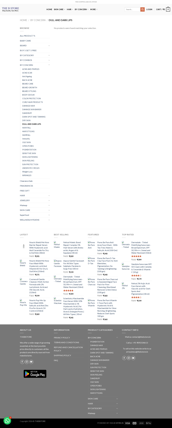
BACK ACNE (27, 80)
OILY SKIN (26, 142)
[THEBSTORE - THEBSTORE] (22, 9)
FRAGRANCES (26, 186)
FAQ (56, 360)
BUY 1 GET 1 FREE (28, 50)
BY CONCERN (81, 9)
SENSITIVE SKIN (29, 153)
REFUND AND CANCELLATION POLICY (68, 349)
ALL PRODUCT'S (27, 36)
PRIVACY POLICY (62, 337)
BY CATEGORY (27, 55)
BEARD (23, 45)
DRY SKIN (26, 120)
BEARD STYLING (29, 91)
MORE (93, 9)
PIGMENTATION (29, 150)
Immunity (26, 139)
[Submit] (142, 9)
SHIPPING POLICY (62, 355)
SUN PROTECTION (30, 164)
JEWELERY (25, 200)
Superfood (24, 215)
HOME (49, 9)
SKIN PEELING (28, 161)
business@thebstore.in (138, 351)
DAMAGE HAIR (28, 106)
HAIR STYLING (28, 131)
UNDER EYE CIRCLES (30, 168)
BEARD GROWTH (29, 87)
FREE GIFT (25, 190)
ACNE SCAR (27, 73)
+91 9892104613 (140, 342)
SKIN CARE (58, 9)
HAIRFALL (26, 135)
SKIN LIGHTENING (30, 157)
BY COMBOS (26, 60)
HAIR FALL (26, 128)
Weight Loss (27, 172)
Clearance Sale (26, 181)
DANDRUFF (27, 113)
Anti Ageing (27, 76)
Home (23, 20)
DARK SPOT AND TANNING (33, 117)
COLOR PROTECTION (31, 98)
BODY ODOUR (28, 95)
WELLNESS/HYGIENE (29, 220)
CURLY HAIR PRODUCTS (32, 102)
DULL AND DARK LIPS (31, 124)
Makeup (23, 205)
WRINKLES (26, 175)
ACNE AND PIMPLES (30, 69)
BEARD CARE (27, 84)
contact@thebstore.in (141, 337)
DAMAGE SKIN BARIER (31, 109)
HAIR (69, 9)
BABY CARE (25, 40)
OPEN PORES (28, 146)
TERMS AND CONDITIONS (66, 342)
